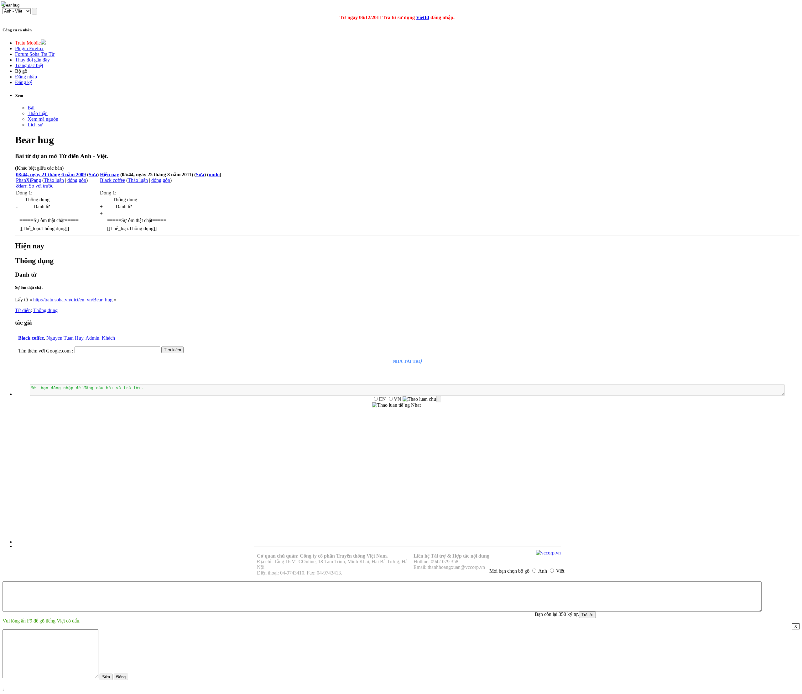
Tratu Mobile (28, 42)
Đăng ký (23, 82)
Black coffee (112, 180)
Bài (31, 107)
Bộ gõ (21, 71)
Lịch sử (35, 124)
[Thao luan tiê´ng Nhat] (396, 405)
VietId (422, 17)
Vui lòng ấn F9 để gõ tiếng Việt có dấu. (42, 620)
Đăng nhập (26, 76)
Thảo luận (38, 113)
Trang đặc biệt (29, 65)
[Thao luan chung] (422, 399)
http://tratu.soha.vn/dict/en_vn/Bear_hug (72, 299)
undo (214, 174)
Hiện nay (109, 174)
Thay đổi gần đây (32, 59)
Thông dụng (45, 310)
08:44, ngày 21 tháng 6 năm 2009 (51, 174)
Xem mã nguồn (43, 119)
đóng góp (76, 180)
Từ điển (23, 310)
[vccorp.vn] (548, 552)
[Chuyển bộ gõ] (4, 4)
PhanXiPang (28, 180)
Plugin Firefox (29, 48)
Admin (92, 338)
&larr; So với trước (34, 185)
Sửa (93, 174)
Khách (108, 338)
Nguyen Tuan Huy (64, 338)
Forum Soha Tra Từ (35, 54)
